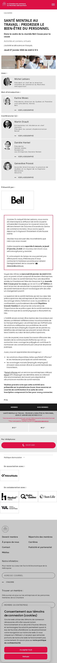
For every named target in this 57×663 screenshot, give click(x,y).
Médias (5, 552)
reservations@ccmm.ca (41, 421)
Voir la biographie (26, 110)
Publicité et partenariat (40, 547)
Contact (6, 547)
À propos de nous (10, 542)
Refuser (26, 656)
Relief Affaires (11, 372)
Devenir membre (10, 537)
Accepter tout (26, 650)
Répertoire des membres (40, 537)
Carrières (33, 542)
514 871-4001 (30, 445)
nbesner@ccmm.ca (15, 266)
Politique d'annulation (13, 457)
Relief (6, 375)
